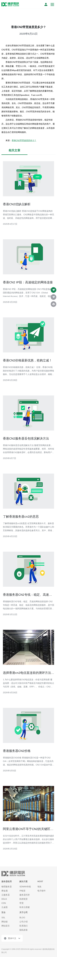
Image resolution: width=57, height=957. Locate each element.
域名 (39, 886)
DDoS (4, 899)
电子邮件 (41, 891)
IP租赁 (22, 891)
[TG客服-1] (53, 290)
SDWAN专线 (25, 886)
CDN (3, 903)
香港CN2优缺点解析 (17, 204)
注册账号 (46, 4)
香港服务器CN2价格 (17, 750)
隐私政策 (23, 930)
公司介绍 (23, 921)
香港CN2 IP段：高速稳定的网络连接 (28, 282)
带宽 (21, 903)
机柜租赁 (23, 899)
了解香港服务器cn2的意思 (21, 516)
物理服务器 (6, 886)
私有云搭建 (24, 907)
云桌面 (4, 907)
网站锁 (4, 921)
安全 (3, 912)
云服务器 (5, 895)
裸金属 (4, 891)
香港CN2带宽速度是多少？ (24, 140)
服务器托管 (24, 895)
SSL (3, 917)
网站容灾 (5, 926)
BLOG (22, 917)
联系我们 (23, 926)
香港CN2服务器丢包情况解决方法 (26, 438)
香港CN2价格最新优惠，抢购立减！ (27, 360)
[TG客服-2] (53, 297)
